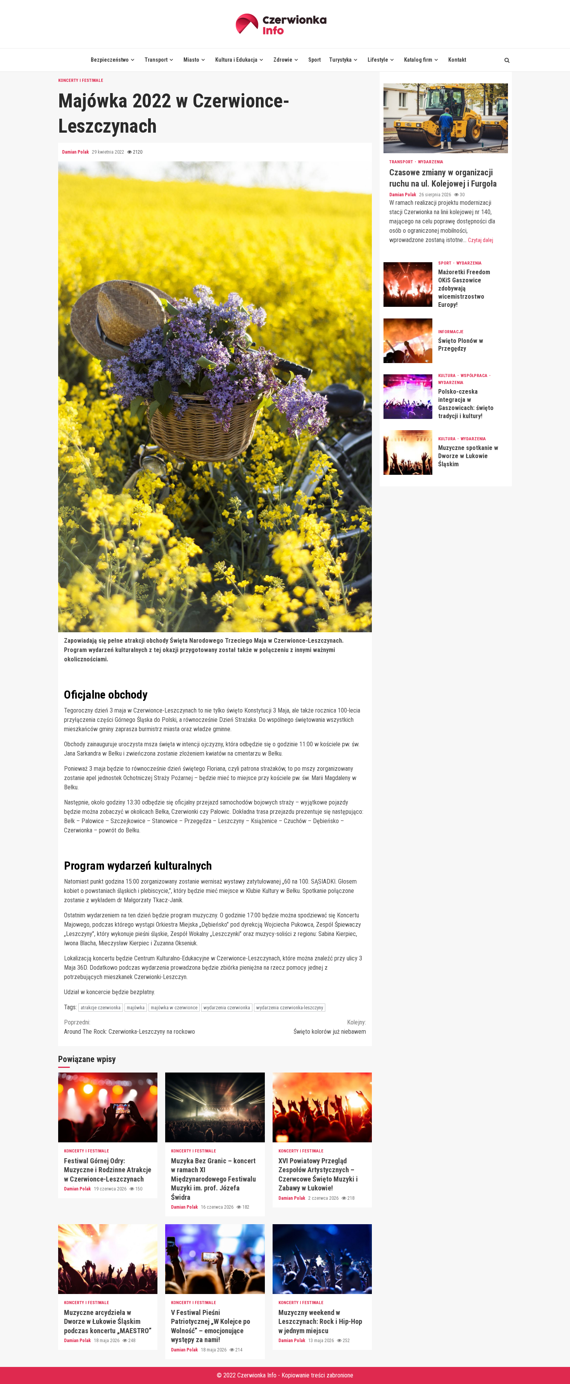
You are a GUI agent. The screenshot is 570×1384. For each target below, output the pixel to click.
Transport (156, 60)
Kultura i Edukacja (236, 60)
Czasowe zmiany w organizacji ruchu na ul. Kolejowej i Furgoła (445, 118)
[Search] (507, 60)
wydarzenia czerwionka (227, 1007)
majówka (136, 1007)
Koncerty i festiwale (80, 80)
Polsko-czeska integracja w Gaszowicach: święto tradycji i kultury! (407, 396)
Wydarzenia (430, 162)
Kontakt (457, 60)
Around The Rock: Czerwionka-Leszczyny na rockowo (129, 1027)
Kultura (447, 376)
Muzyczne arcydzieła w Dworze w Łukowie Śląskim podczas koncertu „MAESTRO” (107, 1259)
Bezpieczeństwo (110, 60)
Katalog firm (418, 60)
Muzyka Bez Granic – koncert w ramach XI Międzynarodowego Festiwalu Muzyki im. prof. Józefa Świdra (214, 1107)
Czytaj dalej (480, 240)
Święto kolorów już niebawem (330, 1027)
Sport (314, 60)
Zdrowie (282, 60)
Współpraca (475, 376)
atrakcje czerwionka (101, 1007)
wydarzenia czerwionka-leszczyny (289, 1007)
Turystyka (340, 60)
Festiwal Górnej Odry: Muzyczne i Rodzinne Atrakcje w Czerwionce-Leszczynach (107, 1107)
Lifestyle (378, 60)
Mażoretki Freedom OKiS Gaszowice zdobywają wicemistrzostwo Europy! (407, 284)
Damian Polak (76, 152)
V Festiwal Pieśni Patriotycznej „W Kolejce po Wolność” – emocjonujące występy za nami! (214, 1259)
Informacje (450, 331)
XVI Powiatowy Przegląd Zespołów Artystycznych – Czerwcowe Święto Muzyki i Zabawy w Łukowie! (322, 1107)
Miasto (191, 60)
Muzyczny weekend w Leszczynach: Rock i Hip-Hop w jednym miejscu (322, 1259)
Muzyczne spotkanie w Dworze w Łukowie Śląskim (407, 452)
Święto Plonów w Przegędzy (407, 340)
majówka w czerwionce (174, 1007)
